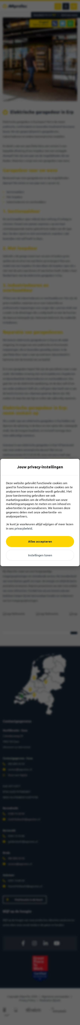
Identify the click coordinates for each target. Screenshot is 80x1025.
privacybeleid (23, 528)
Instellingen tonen (40, 555)
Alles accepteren (40, 541)
